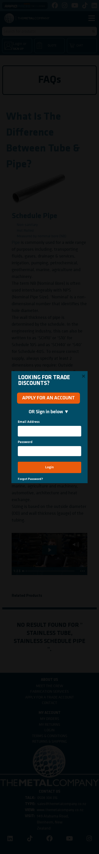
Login (49, 467)
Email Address (29, 422)
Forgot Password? (30, 479)
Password (25, 442)
